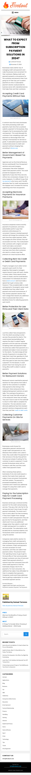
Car (3, 689)
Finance (4, 711)
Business (10, 583)
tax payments (6, 181)
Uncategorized (6, 748)
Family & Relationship (8, 708)
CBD (3, 692)
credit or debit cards (21, 410)
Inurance (11, 587)
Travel (4, 745)
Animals (4, 677)
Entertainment (6, 705)
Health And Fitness (7, 724)
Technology (5, 739)
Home (4, 727)
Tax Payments (23, 587)
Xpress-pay (14, 148)
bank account (11, 281)
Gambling (5, 714)
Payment (16, 587)
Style (3, 736)
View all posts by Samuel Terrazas (12, 605)
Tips (3, 742)
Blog (3, 683)
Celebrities (5, 695)
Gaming (4, 717)
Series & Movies (6, 730)
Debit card (16, 585)
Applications (5, 680)
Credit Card (10, 585)
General (4, 720)
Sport (4, 733)
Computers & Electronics (9, 699)
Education (5, 702)
